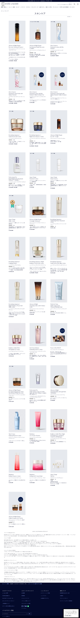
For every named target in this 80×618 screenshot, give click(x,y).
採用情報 (23, 595)
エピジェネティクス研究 (26, 603)
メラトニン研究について (26, 600)
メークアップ (22, 7)
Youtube (26, 606)
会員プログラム (42, 7)
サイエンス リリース (25, 598)
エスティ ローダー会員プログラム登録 (35, 583)
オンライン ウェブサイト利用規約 (66, 600)
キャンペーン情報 (12, 7)
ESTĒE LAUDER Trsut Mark (3, 4)
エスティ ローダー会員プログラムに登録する (65, 4)
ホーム (2, 10)
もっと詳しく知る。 (68, 615)
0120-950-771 (42, 0)
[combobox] (69, 16)
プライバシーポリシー (64, 598)
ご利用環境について (6, 603)
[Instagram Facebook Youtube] (30, 606)
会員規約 (61, 595)
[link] (17, 32)
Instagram (22, 606)
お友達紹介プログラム (45, 598)
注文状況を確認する (6, 595)
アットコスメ (24, 608)
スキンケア (17, 7)
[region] (71, 613)
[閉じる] (76, 612)
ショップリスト (43, 595)
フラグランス (28, 7)
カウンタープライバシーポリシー (8, 600)
